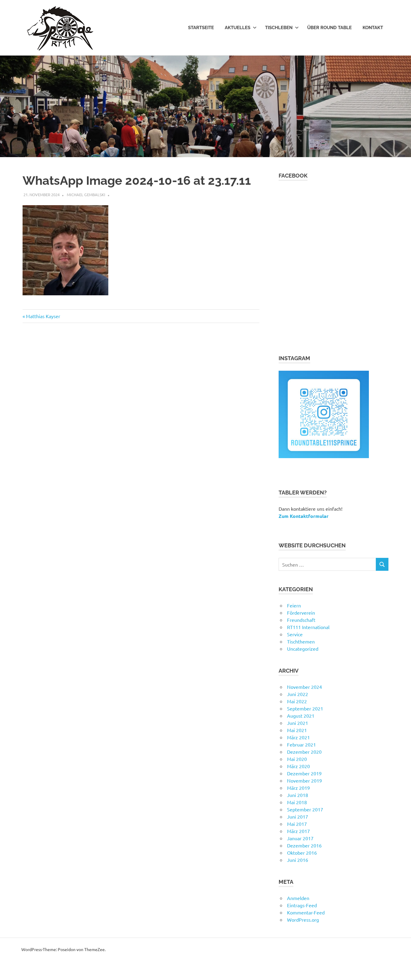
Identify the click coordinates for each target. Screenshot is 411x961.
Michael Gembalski (86, 194)
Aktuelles (237, 27)
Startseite (201, 27)
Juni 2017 (297, 817)
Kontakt (373, 27)
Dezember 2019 (304, 773)
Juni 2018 (297, 795)
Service (295, 634)
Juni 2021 (297, 723)
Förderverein (301, 613)
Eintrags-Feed (302, 905)
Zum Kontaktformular (304, 516)
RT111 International (308, 627)
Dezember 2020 (304, 752)
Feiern (294, 605)
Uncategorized (302, 649)
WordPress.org (303, 920)
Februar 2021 (301, 744)
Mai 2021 (297, 730)
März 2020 (298, 766)
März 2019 (298, 788)
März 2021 (298, 737)
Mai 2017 (297, 824)
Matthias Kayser (43, 316)
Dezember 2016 (304, 845)
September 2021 (305, 708)
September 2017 (305, 809)
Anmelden (298, 898)
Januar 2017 (300, 838)
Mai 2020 (297, 759)
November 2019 (304, 780)
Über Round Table (329, 27)
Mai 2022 (297, 701)
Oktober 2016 (302, 853)
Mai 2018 (297, 802)
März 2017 (298, 831)
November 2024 (304, 687)
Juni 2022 (297, 694)
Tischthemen (301, 641)
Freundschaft (301, 620)
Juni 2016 (297, 860)
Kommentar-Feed (306, 912)
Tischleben (278, 27)
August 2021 (300, 716)
